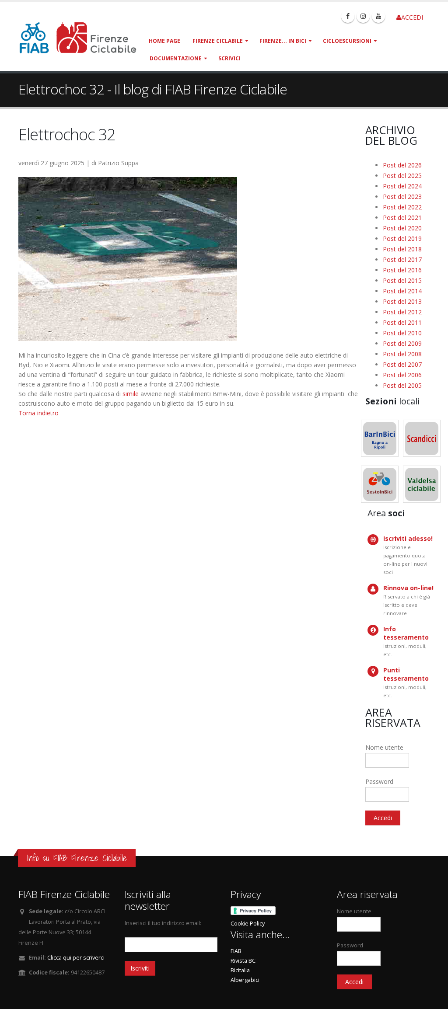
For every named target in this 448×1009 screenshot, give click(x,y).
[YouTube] (378, 16)
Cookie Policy (248, 923)
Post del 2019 (402, 238)
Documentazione (176, 58)
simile (130, 394)
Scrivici (229, 58)
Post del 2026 (402, 165)
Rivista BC (243, 960)
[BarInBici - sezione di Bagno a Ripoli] (380, 438)
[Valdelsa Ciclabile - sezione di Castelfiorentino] (422, 484)
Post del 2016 (402, 270)
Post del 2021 (402, 217)
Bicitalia (240, 970)
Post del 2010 (402, 333)
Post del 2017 (402, 259)
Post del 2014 (402, 291)
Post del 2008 (402, 354)
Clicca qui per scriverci (76, 957)
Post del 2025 (402, 175)
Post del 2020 (402, 228)
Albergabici (245, 980)
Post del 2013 (402, 301)
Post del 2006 (402, 375)
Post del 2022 (402, 207)
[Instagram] (363, 16)
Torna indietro (38, 413)
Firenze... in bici (282, 41)
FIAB (236, 951)
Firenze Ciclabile (217, 41)
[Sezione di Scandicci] (422, 438)
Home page (164, 41)
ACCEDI (412, 17)
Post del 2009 (402, 343)
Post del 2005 (402, 385)
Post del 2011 (402, 322)
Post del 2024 (402, 186)
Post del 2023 (402, 196)
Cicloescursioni (347, 41)
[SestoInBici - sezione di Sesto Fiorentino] (380, 484)
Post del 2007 (402, 364)
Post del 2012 (402, 312)
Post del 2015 (402, 280)
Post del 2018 (402, 249)
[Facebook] (347, 16)
